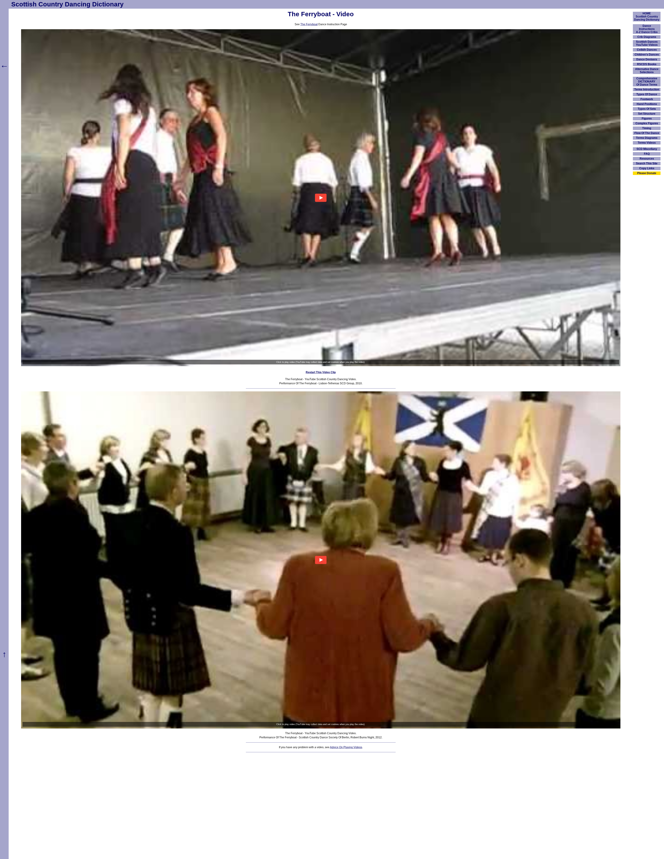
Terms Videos (647, 142)
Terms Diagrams (646, 137)
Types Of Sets (647, 108)
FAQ (647, 153)
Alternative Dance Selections (646, 71)
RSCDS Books (646, 64)
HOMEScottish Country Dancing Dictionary (646, 16)
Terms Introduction (646, 89)
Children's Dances (647, 54)
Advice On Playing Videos (346, 747)
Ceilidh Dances (647, 49)
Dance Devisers (646, 59)
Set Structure (646, 113)
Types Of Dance (646, 94)
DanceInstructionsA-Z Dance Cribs (647, 29)
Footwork (646, 99)
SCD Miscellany (647, 148)
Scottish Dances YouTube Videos (647, 43)
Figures (647, 118)
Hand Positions (647, 104)
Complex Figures (646, 123)
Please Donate (646, 173)
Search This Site (646, 163)
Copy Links (646, 168)
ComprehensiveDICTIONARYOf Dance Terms (646, 81)
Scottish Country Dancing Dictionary (67, 4)
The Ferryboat (309, 24)
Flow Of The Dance (646, 133)
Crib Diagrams (646, 36)
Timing (646, 128)
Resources (647, 158)
